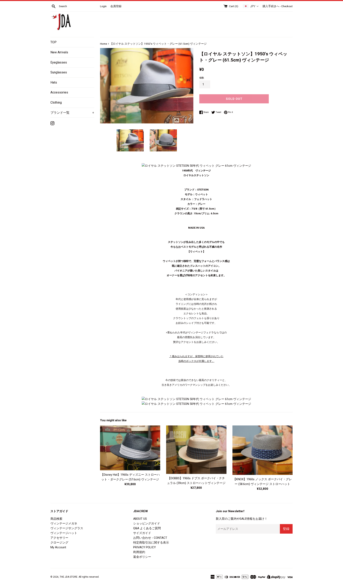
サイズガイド (142, 533)
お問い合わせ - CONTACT (150, 538)
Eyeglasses (58, 62)
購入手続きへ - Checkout (278, 6)
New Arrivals (59, 52)
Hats (53, 82)
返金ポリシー (142, 557)
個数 (201, 77)
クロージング (59, 542)
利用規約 (139, 552)
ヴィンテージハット (63, 533)
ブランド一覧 (72, 112)
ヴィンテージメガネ (63, 523)
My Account (58, 547)
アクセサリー (59, 538)
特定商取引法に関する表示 (151, 542)
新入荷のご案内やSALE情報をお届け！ (241, 519)
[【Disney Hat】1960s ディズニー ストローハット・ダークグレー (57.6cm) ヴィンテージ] (130, 447)
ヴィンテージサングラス (66, 528)
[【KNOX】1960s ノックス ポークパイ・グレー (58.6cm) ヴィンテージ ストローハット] (262, 450)
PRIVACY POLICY (144, 547)
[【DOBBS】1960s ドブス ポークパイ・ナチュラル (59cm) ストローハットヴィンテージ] (196, 449)
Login (103, 6)
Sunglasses (58, 72)
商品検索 (56, 519)
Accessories (59, 92)
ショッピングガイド (146, 523)
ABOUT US (140, 519)
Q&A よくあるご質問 (147, 528)
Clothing (56, 102)
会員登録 (115, 6)
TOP (53, 42)
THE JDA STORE (68, 576)
